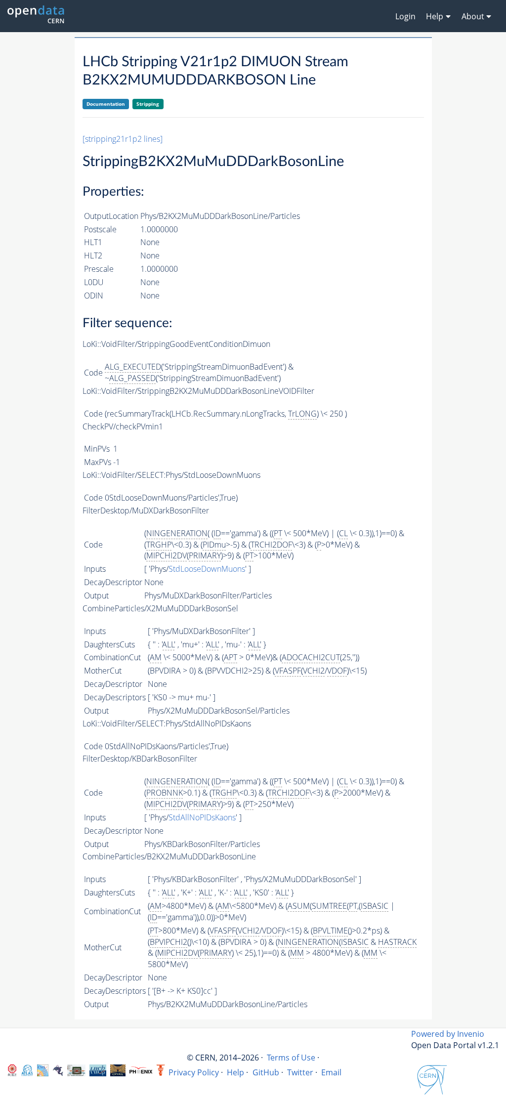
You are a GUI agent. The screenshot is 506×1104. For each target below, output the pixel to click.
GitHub (266, 1072)
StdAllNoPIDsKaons (202, 817)
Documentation (105, 103)
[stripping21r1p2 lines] (123, 138)
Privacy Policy (194, 1072)
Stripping (147, 103)
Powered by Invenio (447, 1033)
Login (405, 16)
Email (331, 1072)
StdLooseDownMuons (207, 568)
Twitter (300, 1072)
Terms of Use (291, 1057)
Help (235, 1072)
